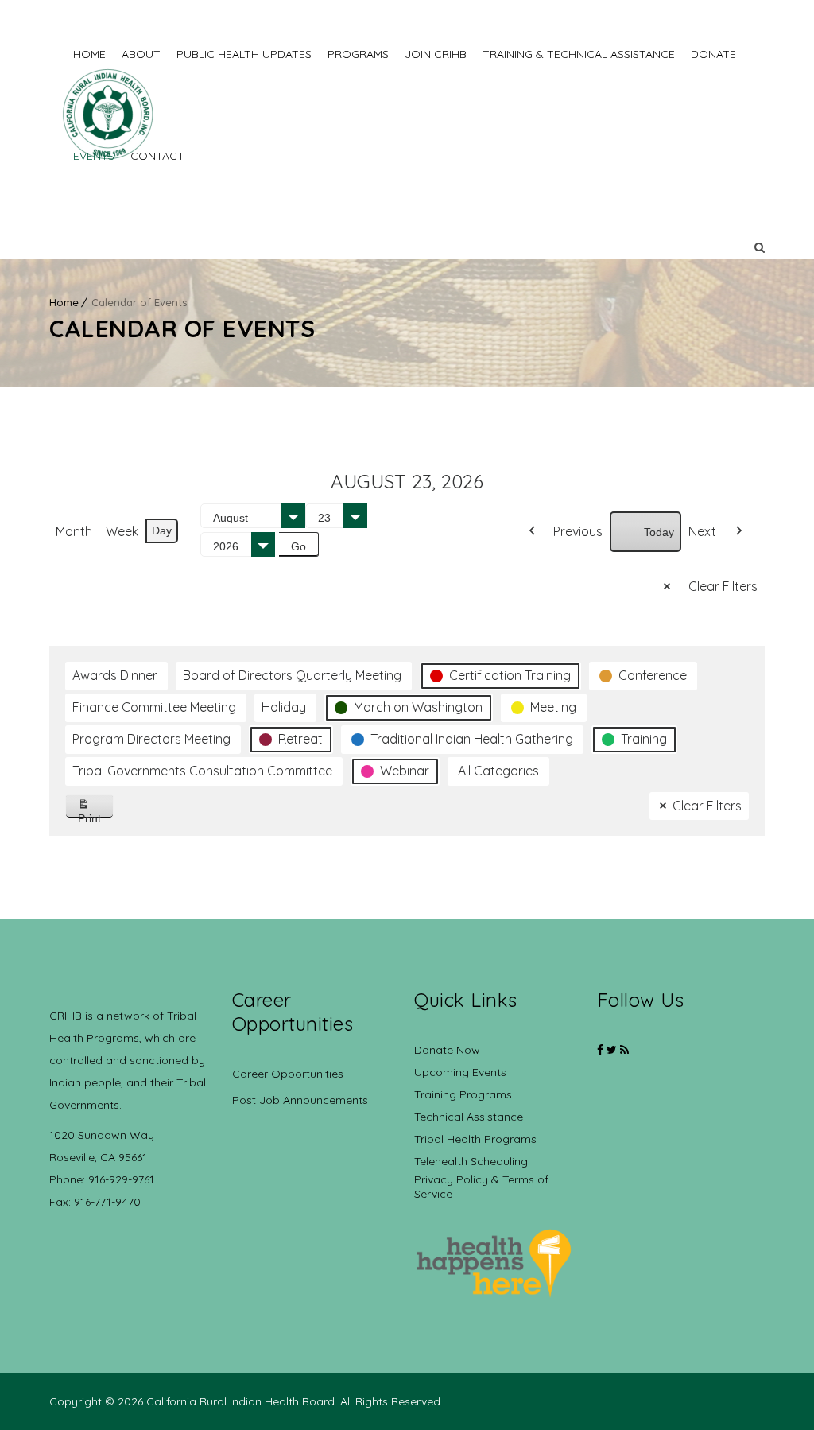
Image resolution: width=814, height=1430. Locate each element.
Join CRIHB (436, 54)
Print (96, 814)
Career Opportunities (287, 1074)
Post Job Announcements (300, 1100)
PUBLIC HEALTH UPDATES (244, 54)
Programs (358, 54)
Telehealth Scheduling (471, 1161)
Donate (713, 54)
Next (702, 531)
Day (162, 530)
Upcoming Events (460, 1072)
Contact (157, 156)
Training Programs (463, 1094)
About (141, 54)
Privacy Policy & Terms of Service (481, 1186)
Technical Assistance (468, 1116)
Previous (578, 531)
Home (89, 54)
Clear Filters (723, 586)
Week (122, 531)
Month (74, 531)
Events (93, 156)
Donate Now (447, 1050)
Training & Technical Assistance (579, 54)
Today (659, 532)
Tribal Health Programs (475, 1139)
